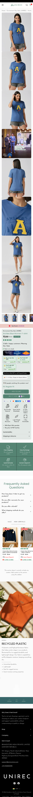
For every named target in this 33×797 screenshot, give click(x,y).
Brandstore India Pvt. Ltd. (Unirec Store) (16, 792)
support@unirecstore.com (10, 762)
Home (3, 10)
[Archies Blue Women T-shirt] (6, 318)
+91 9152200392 (7, 766)
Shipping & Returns (9, 436)
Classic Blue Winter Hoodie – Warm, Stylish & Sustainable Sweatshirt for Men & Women (10, 551)
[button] (27, 5)
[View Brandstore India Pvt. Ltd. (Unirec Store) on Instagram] (14, 783)
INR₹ (16, 788)
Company (5, 735)
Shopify (17, 793)
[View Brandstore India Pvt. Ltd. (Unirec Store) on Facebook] (18, 783)
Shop (3, 729)
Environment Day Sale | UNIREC (16, 10)
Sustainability (7, 432)
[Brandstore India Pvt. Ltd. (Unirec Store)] (16, 5)
